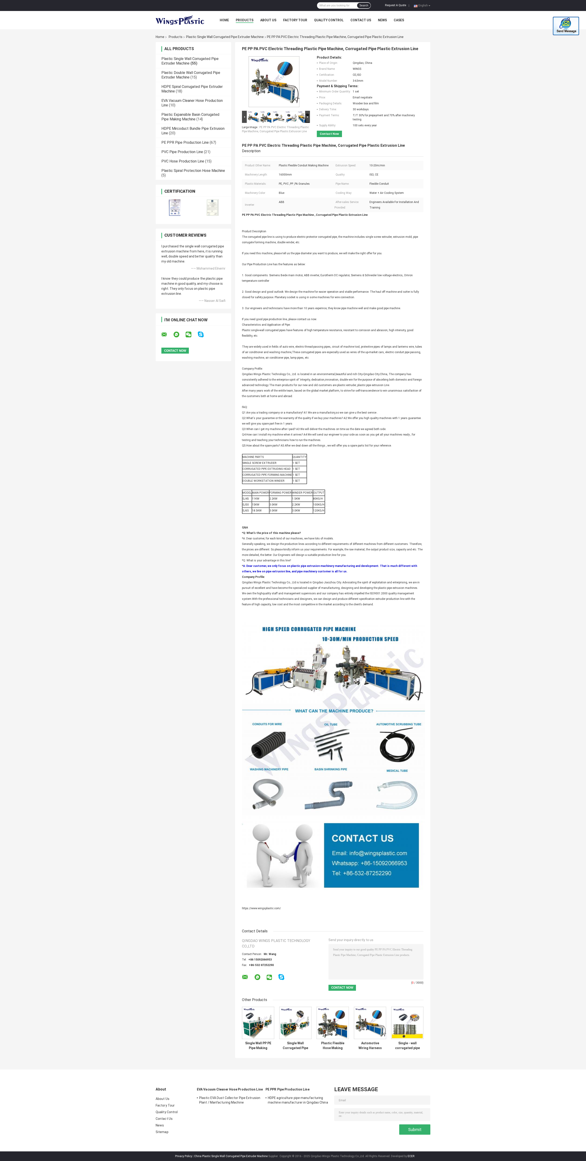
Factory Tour (295, 20)
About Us (268, 20)
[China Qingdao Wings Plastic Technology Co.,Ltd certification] (174, 207)
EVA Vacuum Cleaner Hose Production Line (230, 1089)
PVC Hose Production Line (182, 161)
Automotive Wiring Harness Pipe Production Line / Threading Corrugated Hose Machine (370, 1045)
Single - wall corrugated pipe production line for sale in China (407, 1045)
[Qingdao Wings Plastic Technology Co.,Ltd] (181, 20)
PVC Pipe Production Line (182, 152)
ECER (411, 1156)
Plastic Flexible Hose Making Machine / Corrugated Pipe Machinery (332, 1045)
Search (363, 5)
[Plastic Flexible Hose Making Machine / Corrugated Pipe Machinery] (333, 1023)
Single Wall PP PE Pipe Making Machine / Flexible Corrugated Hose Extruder (258, 1045)
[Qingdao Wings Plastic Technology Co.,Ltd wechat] (191, 334)
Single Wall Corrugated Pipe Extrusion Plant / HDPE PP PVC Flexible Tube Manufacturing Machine (295, 1045)
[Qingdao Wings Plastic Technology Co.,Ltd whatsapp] (179, 334)
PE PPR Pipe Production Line (185, 142)
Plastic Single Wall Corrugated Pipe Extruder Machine (225, 37)
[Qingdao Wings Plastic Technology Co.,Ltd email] (167, 334)
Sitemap (162, 1132)
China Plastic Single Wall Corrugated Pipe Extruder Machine (231, 1156)
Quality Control (329, 20)
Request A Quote (395, 5)
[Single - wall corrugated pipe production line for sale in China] (407, 1023)
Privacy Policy (183, 1156)
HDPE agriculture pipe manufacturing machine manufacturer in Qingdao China (298, 1100)
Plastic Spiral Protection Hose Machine (193, 170)
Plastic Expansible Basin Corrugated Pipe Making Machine (190, 116)
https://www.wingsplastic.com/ (261, 908)
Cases (399, 20)
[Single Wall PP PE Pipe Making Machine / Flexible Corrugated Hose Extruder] (258, 1023)
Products (244, 20)
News (382, 20)
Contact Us (360, 20)
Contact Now (329, 133)
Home (224, 20)
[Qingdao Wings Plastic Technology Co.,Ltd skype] (203, 334)
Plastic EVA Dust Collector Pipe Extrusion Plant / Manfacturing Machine (229, 1100)
